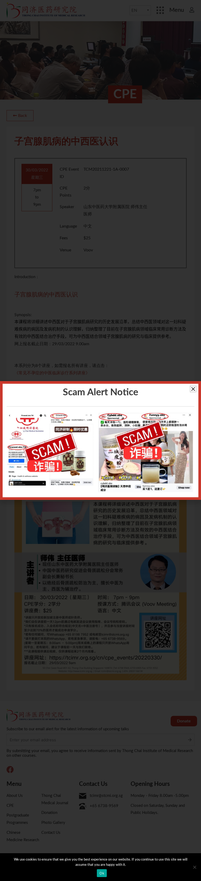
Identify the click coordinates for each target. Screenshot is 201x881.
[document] (100, 440)
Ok (101, 873)
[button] (193, 389)
